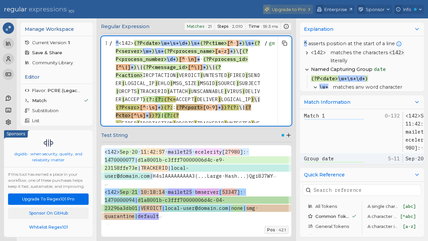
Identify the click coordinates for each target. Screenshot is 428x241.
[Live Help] (8, 98)
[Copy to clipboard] (284, 43)
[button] (57, 42)
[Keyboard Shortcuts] (8, 110)
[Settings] (8, 122)
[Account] (8, 59)
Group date (319, 158)
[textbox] (188, 119)
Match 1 (314, 115)
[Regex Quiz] (8, 74)
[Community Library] (8, 43)
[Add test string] (289, 135)
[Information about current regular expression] (286, 26)
